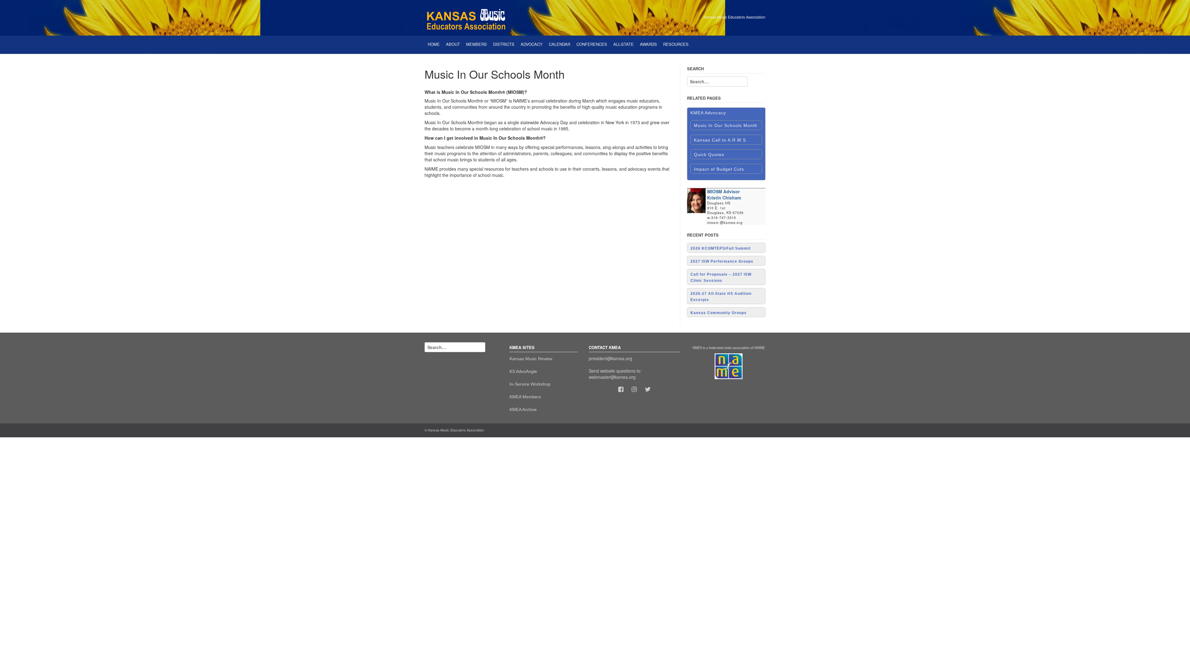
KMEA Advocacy (708, 112)
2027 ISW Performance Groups (721, 261)
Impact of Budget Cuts (719, 169)
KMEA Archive (523, 409)
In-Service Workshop (529, 384)
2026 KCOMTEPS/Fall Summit (720, 248)
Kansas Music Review (530, 358)
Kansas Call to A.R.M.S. (720, 140)
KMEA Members (525, 396)
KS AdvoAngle (523, 371)
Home (434, 44)
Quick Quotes (709, 154)
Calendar (559, 44)
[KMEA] (468, 17)
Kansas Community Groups (718, 313)
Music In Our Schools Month (725, 125)
